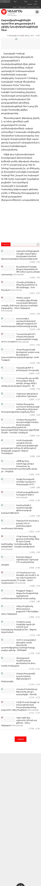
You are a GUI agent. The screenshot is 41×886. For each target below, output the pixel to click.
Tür (36, 1)
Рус (15, 1)
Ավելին (20, 739)
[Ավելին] (38, 244)
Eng (25, 1)
